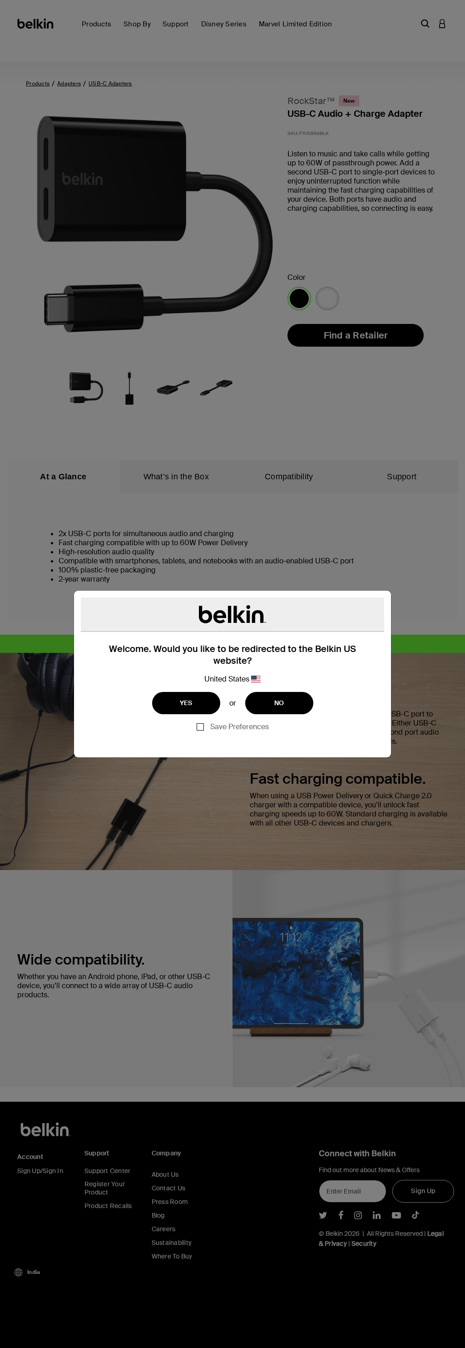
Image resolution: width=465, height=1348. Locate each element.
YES (186, 703)
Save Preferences (239, 726)
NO (279, 703)
